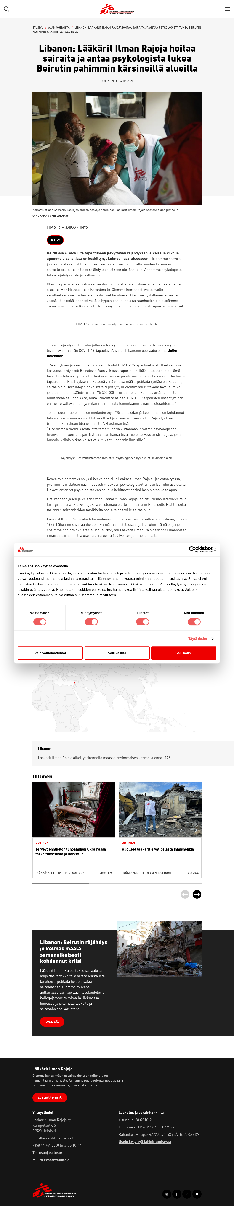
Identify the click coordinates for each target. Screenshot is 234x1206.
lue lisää (52, 1021)
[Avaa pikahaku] (6, 9)
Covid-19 (53, 227)
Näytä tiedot (197, 639)
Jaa (53, 240)
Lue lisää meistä (50, 1097)
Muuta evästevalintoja (50, 1160)
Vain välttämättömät (50, 653)
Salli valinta (117, 653)
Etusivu (37, 27)
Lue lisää (74, 819)
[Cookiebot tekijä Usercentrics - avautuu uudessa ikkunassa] (196, 549)
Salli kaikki (184, 653)
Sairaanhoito (76, 227)
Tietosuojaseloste (47, 1152)
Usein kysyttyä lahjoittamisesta (145, 1141)
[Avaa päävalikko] (227, 9)
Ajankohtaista (59, 27)
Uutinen (107, 81)
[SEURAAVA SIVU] (197, 894)
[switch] (91, 621)
